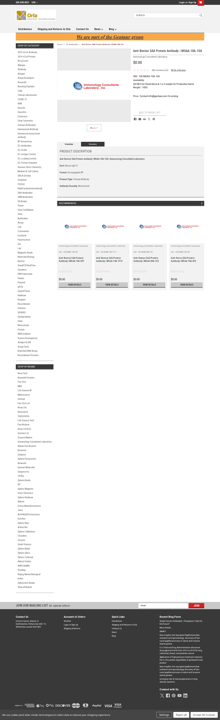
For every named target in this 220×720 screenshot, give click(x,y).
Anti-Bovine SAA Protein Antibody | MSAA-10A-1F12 (109, 259)
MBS (20, 386)
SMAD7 (163, 631)
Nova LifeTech (24, 429)
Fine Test (22, 381)
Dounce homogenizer (28, 338)
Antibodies (23, 218)
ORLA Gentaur (24, 175)
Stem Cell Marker (26, 209)
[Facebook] (135, 119)
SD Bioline (22, 201)
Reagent (21, 299)
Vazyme (21, 540)
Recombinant (24, 303)
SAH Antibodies (25, 192)
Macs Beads (165, 628)
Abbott (21, 501)
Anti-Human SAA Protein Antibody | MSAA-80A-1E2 (146, 259)
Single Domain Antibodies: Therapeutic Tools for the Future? (181, 622)
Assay (21, 222)
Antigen (21, 73)
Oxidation (22, 179)
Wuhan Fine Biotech (27, 446)
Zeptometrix (23, 416)
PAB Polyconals (25, 273)
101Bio (21, 475)
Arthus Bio (23, 527)
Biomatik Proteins (26, 377)
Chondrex (22, 535)
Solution (22, 308)
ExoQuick (22, 235)
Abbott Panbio (24, 561)
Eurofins (21, 518)
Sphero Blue (23, 523)
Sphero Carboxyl (25, 557)
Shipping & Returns (72, 628)
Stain (20, 321)
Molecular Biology (26, 256)
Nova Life (22, 407)
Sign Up (192, 2)
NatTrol (21, 261)
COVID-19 (22, 99)
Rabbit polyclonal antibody (30, 188)
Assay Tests (23, 346)
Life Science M (24, 390)
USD (34, 2)
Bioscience (23, 411)
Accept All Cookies (204, 715)
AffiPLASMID (24, 565)
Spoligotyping (24, 316)
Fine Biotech (23, 424)
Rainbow (22, 295)
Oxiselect (22, 269)
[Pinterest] (154, 119)
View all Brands (25, 587)
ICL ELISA (22, 150)
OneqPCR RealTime (27, 265)
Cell (19, 227)
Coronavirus (23, 231)
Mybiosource (24, 394)
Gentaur (21, 399)
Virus (20, 214)
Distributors (25, 29)
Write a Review (178, 70)
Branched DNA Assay (27, 350)
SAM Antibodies (25, 197)
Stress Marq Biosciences (29, 505)
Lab (19, 248)
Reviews (93, 144)
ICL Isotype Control (27, 154)
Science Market (25, 437)
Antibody (22, 69)
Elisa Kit (21, 107)
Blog (112, 29)
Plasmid (21, 282)
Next (202, 203)
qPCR (20, 286)
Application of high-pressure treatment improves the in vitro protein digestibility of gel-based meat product (181, 660)
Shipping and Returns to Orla (54, 29)
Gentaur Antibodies (27, 125)
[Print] (144, 119)
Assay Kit (22, 82)
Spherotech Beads (26, 582)
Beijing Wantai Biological (29, 574)
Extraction (22, 116)
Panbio (21, 278)
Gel (19, 244)
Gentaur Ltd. (23, 433)
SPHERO (22, 312)
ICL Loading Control (27, 158)
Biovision (22, 450)
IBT (19, 484)
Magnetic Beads (25, 252)
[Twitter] (149, 119)
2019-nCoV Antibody (27, 52)
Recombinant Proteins (28, 355)
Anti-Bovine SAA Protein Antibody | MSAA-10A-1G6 (103, 44)
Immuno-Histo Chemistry (29, 167)
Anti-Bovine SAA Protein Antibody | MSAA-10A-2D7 (71, 259)
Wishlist (67, 621)
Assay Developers (26, 77)
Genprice (22, 454)
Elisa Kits (22, 112)
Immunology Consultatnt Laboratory (35, 441)
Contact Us (82, 29)
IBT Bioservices (25, 141)
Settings (164, 715)
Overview (69, 144)
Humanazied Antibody (28, 129)
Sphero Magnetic (25, 488)
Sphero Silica (24, 552)
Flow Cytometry (25, 120)
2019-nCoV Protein (26, 56)
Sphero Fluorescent (27, 458)
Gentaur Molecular (26, 467)
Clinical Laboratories (27, 95)
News (97, 29)
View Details (74, 284)
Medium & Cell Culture (28, 171)
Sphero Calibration (26, 531)
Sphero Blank (24, 548)
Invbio (20, 578)
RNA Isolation (24, 333)
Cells (20, 90)
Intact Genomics (25, 493)
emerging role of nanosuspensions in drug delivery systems (178, 680)
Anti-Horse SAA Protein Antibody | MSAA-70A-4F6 (183, 259)
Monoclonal (23, 325)
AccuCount (23, 60)
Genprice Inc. (24, 471)
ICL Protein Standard (27, 162)
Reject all (181, 715)
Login (182, 2)
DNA (20, 103)
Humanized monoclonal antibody (29, 135)
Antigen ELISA (24, 342)
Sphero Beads (24, 480)
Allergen (21, 65)
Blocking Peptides (26, 86)
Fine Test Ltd (24, 403)
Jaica (20, 510)
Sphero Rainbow (25, 497)
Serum (21, 205)
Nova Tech (22, 373)
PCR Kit (21, 184)
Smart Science (24, 544)
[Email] (140, 119)
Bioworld (22, 463)
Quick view (74, 241)
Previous (199, 203)
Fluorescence (24, 239)
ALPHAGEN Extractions (29, 514)
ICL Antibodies (24, 145)
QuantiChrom (24, 291)
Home (59, 44)
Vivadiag (21, 570)
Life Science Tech (26, 420)
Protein (21, 329)
